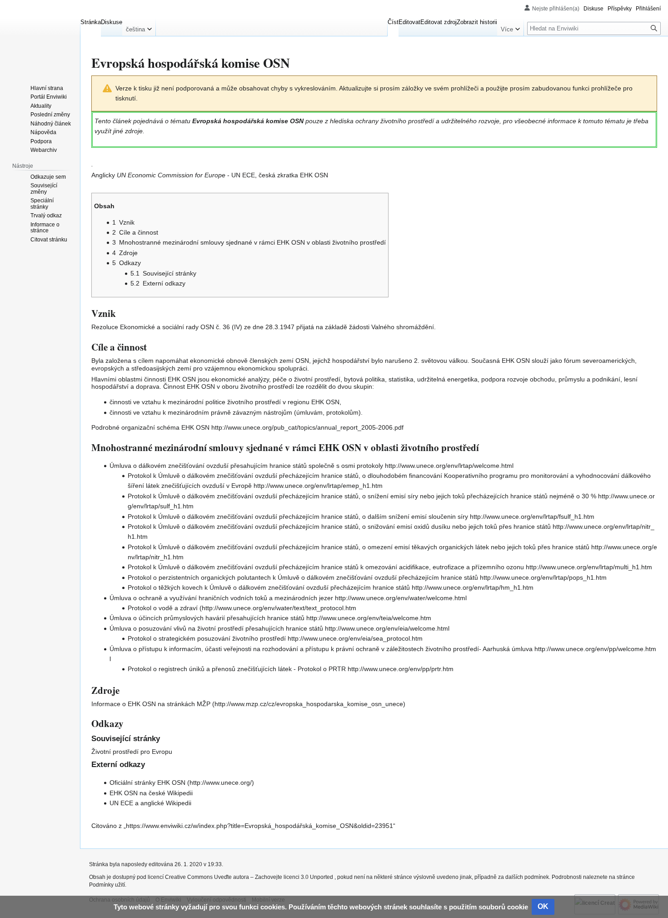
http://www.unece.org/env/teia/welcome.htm (368, 618)
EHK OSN (124, 793)
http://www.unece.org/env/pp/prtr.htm (401, 668)
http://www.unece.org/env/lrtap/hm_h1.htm (472, 587)
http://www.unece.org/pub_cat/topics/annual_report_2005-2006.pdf (307, 427)
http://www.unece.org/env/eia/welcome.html (387, 628)
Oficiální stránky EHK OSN (147, 782)
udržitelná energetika (447, 379)
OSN (207, 327)
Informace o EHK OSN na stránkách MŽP (150, 703)
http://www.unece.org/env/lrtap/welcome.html (449, 465)
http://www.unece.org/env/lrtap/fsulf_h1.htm (532, 516)
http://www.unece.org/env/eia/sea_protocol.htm (355, 638)
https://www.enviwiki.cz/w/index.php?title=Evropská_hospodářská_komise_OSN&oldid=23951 (259, 825)
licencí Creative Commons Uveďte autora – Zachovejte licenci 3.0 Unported (241, 877)
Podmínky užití (107, 885)
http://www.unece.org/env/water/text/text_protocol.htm (279, 608)
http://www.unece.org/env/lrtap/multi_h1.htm (589, 567)
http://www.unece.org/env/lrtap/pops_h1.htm (543, 577)
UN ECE (121, 803)
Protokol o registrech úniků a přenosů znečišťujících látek (210, 668)
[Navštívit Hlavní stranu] (40, 36)
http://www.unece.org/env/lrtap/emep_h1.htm (318, 485)
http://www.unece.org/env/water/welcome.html (401, 598)
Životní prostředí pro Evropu (131, 751)
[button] (138, 27)
